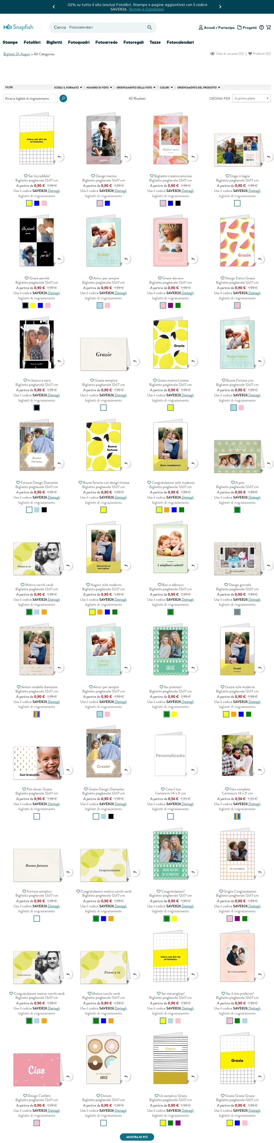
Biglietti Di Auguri (16, 54)
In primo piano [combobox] (245, 98)
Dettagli (53, 190)
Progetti (250, 27)
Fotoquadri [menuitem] (78, 42)
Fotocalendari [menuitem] (180, 42)
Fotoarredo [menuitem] (106, 42)
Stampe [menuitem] (10, 42)
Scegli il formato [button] (66, 88)
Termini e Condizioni (186, 9)
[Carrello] (268, 27)
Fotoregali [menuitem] (134, 42)
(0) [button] (229, 54)
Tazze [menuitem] (155, 42)
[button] (63, 98)
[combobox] (102, 27)
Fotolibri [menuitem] (32, 42)
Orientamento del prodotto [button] (197, 88)
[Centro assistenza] (261, 27)
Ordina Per (219, 98)
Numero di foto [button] (97, 88)
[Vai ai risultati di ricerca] (149, 27)
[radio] (29, 203)
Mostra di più (137, 1137)
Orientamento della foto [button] (134, 88)
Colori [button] (164, 88)
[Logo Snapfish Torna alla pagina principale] (18, 26)
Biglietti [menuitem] (54, 42)
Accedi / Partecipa (219, 27)
